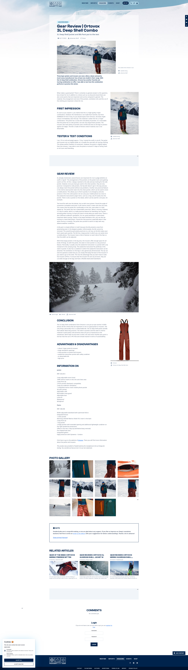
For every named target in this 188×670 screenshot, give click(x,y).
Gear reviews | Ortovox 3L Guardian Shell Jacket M (92, 556)
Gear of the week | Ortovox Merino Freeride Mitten (62, 556)
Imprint (124, 668)
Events (111, 3)
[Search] (134, 3)
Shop (118, 3)
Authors (97, 668)
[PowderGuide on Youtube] (186, 22)
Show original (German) (60, 537)
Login (94, 644)
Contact (79, 668)
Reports (94, 3)
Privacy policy (133, 668)
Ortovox (80, 440)
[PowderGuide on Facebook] (186, 16)
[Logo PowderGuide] (55, 4)
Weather (85, 3)
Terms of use (115, 668)
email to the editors (79, 533)
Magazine (102, 3)
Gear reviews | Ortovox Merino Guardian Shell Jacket (121, 557)
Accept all (19, 660)
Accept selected (18, 664)
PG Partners (88, 668)
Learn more (7, 647)
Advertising (105, 668)
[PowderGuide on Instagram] (186, 19)
